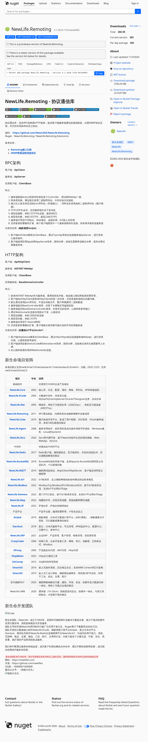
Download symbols (124, 89)
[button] (99, 73)
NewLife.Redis (17, 452)
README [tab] (13, 84)
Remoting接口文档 (21, 149)
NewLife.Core (17, 389)
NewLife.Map (17, 500)
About (62, 726)
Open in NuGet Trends (126, 108)
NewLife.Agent (17, 428)
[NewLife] (113, 131)
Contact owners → (132, 123)
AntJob (17, 517)
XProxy (17, 550)
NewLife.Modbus (17, 485)
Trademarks (44, 729)
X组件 (130, 142)
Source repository (123, 68)
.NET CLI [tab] (10, 64)
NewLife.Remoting (17, 413)
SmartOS (17, 567)
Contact (10, 698)
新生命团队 (117, 142)
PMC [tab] (20, 64)
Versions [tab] (85, 84)
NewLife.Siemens (17, 494)
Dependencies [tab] (51, 84)
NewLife (121, 131)
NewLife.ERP (17, 535)
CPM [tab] (49, 64)
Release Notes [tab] (16, 90)
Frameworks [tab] (31, 84)
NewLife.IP (17, 505)
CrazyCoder (17, 541)
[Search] (138, 11)
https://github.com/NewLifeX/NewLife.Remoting (41, 132)
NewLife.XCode (17, 395)
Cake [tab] (9, 68)
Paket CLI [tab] (59, 64)
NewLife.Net (17, 404)
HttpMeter (18, 556)
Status (56, 698)
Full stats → (135, 26)
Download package (124, 80)
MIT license (120, 74)
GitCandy (17, 561)
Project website (122, 62)
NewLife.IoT (17, 479)
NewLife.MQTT (17, 470)
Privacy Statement (124, 726)
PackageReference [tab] (34, 64)
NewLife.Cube (17, 419)
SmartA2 (18, 573)
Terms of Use (74, 726)
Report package (122, 114)
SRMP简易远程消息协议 (23, 153)
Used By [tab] (70, 84)
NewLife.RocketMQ (18, 461)
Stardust (18, 526)
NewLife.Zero (17, 437)
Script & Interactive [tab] (75, 64)
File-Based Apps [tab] (95, 64)
